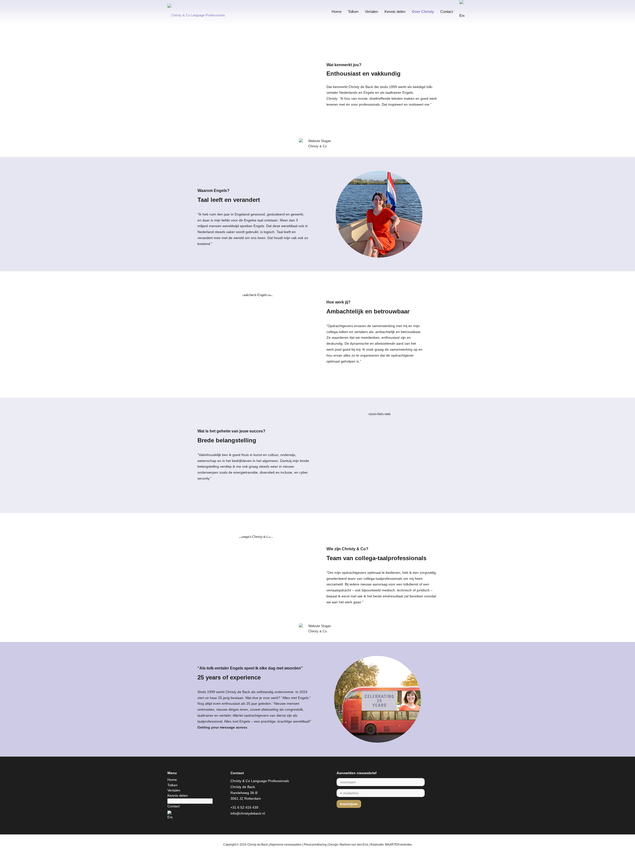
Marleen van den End (354, 844)
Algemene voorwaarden (286, 844)
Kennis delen (177, 795)
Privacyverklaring (315, 844)
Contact (173, 806)
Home (172, 780)
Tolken (172, 785)
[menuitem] (336, 11)
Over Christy (178, 801)
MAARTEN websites (398, 844)
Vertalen (173, 790)
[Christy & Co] (203, 11)
